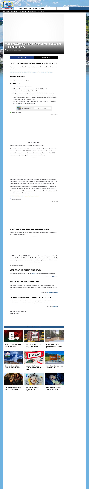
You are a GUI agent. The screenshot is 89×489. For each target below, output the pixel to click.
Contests (35, 8)
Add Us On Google (22, 11)
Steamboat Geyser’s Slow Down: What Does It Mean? (12, 367)
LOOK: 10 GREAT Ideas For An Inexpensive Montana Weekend (24, 196)
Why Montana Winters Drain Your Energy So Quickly (53, 388)
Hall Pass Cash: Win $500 (11, 11)
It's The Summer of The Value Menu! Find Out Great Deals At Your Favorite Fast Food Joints (31, 72)
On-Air (20, 8)
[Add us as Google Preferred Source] (58, 8)
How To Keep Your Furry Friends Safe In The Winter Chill (33, 389)
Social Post (18, 311)
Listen (25, 8)
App (30, 8)
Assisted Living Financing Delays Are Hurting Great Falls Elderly (34, 367)
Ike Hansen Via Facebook (52, 292)
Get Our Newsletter (32, 11)
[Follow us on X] (67, 8)
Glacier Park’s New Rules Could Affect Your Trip (54, 367)
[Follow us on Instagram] (64, 8)
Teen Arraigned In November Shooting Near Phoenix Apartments (33, 346)
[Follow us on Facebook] (61, 8)
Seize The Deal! (41, 11)
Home (16, 8)
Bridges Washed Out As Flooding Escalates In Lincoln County (54, 346)
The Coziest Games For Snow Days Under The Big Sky (13, 388)
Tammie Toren (10, 50)
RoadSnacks (34, 273)
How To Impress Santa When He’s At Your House (13, 345)
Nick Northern (55, 276)
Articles (17, 313)
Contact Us (41, 8)
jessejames (55, 306)
